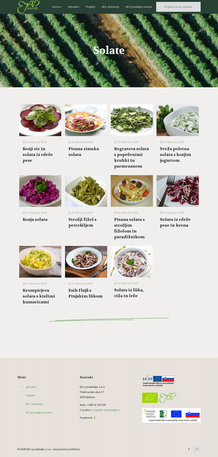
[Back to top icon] (197, 448)
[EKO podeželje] (28, 7)
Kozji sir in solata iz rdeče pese (38, 154)
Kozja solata (35, 219)
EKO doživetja (34, 404)
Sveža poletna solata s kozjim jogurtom (175, 154)
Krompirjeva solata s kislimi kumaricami (39, 296)
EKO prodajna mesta (39, 412)
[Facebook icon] (189, 449)
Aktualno (31, 387)
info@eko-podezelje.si (105, 410)
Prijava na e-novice (178, 7)
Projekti (30, 395)
